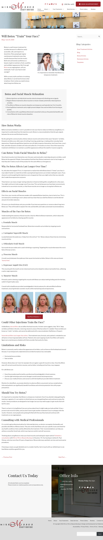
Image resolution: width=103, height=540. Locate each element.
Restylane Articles (83, 59)
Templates (80, 62)
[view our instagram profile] (47, 4)
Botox (6, 67)
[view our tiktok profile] (54, 4)
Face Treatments (63, 520)
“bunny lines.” (6, 260)
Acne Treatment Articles (84, 49)
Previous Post (7, 457)
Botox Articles (81, 56)
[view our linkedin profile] (56, 4)
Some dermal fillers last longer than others (15, 335)
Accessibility (76, 526)
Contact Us (100, 520)
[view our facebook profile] (45, 4)
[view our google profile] (50, 4)
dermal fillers (14, 326)
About (55, 520)
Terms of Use (93, 526)
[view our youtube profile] (52, 4)
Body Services (74, 520)
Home (50, 520)
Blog (3, 40)
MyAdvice (100, 524)
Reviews (92, 520)
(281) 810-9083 (69, 4)
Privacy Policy (85, 526)
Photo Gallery (84, 520)
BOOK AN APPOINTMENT (89, 4)
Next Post (62, 457)
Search (99, 534)
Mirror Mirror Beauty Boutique (23, 438)
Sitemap (100, 526)
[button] (48, 9)
